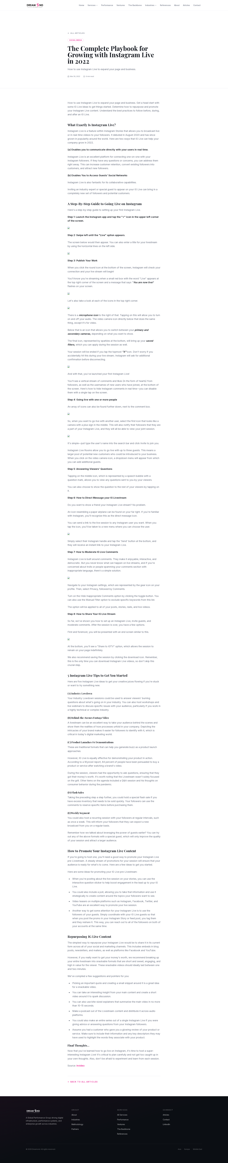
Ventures (121, 5)
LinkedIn (166, 1124)
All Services (122, 1115)
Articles (186, 5)
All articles (77, 33)
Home (81, 5)
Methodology (77, 1124)
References (165, 5)
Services (92, 5)
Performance (107, 5)
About (177, 5)
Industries (149, 5)
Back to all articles (84, 1082)
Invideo (81, 1065)
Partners (75, 1129)
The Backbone (135, 5)
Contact (197, 5)
